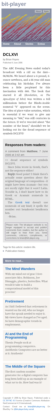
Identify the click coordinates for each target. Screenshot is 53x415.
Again (46, 11)
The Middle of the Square (25, 366)
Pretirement (14, 301)
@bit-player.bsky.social (24, 409)
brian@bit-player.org (36, 406)
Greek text (22, 202)
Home (6, 44)
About (38, 11)
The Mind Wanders (20, 269)
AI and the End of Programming (19, 335)
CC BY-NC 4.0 (9, 400)
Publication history (15, 251)
